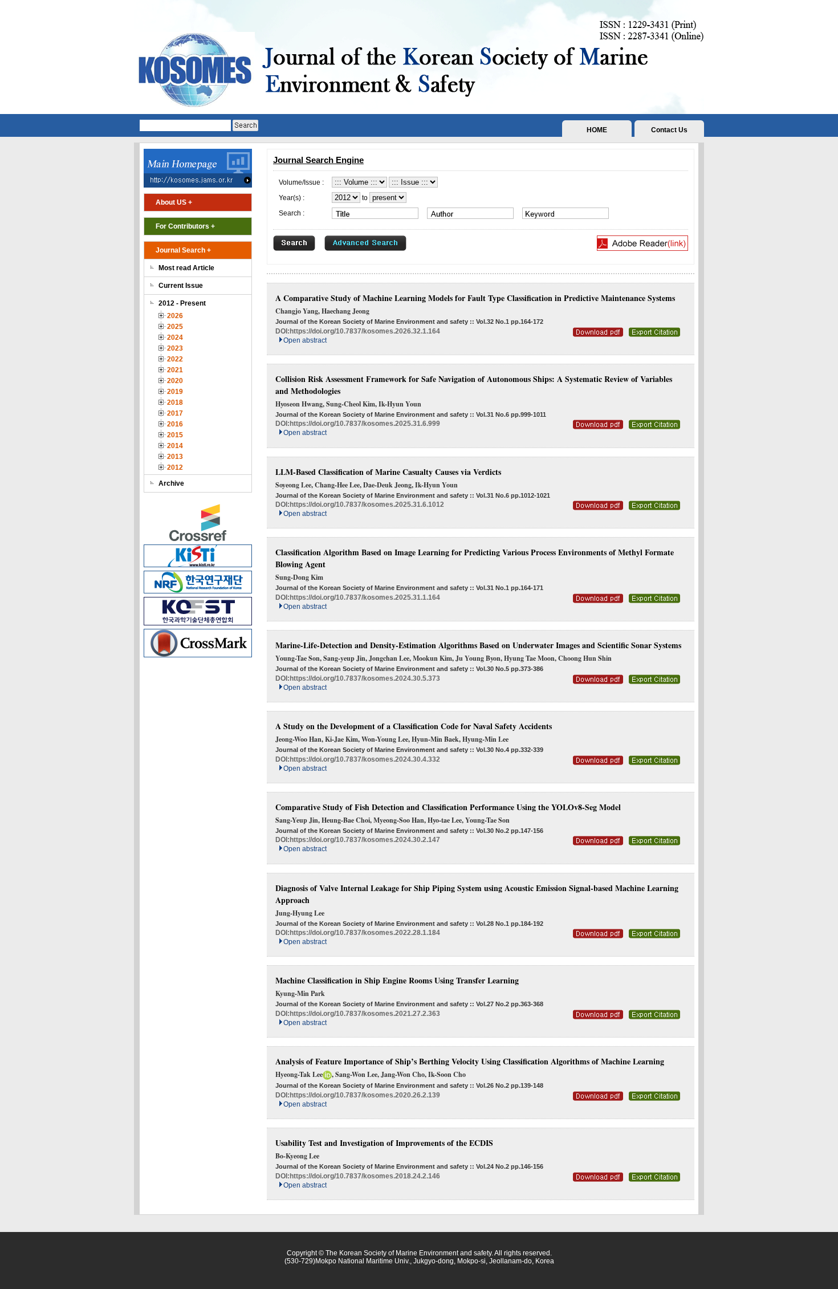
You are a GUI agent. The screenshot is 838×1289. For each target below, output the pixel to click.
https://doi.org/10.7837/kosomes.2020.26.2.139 (365, 1095)
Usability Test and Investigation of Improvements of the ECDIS (384, 1143)
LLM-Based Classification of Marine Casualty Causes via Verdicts (388, 472)
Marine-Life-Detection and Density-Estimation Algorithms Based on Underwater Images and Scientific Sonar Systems (478, 645)
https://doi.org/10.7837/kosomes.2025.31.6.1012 (367, 505)
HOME (597, 130)
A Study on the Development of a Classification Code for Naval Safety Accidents (413, 726)
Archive (171, 483)
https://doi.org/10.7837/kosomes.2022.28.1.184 (365, 933)
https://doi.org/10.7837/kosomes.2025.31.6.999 (365, 424)
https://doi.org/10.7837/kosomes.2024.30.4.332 (365, 759)
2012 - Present (182, 303)
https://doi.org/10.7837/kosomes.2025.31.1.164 (365, 597)
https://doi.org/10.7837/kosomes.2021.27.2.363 (365, 1014)
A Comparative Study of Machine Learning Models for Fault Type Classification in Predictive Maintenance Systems (475, 298)
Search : (291, 213)
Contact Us (669, 130)
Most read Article (186, 268)
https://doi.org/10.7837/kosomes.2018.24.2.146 (365, 1176)
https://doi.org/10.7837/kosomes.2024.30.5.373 (365, 678)
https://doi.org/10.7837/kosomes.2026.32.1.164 (365, 331)
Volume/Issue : (301, 182)
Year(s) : (291, 198)
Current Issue (180, 286)
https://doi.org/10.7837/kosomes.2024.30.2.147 (365, 840)
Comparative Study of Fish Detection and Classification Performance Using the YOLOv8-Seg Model (448, 807)
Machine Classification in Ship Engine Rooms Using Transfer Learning (397, 980)
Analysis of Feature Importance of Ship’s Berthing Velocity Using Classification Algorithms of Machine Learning (469, 1061)
